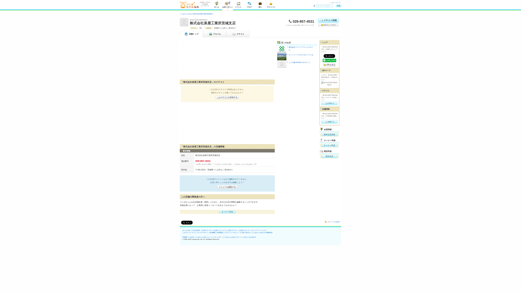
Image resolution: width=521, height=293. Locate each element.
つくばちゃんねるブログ (231, 237)
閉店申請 (329, 156)
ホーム (216, 7)
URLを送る (330, 65)
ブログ (249, 7)
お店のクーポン (207, 230)
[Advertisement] (227, 59)
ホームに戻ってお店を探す (191, 230)
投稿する (331, 103)
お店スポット (227, 7)
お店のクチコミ (233, 230)
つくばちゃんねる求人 (248, 237)
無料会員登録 (329, 134)
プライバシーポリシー (232, 232)
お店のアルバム (244, 230)
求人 (260, 7)
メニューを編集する (227, 187)
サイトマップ (335, 2)
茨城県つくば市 (187, 237)
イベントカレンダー (215, 237)
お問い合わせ (245, 232)
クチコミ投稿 (330, 20)
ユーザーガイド (203, 232)
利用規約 (220, 232)
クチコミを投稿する (228, 97)
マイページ (271, 7)
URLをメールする (329, 25)
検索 (338, 6)
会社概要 (212, 232)
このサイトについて (189, 232)
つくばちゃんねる (201, 237)
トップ (193, 34)
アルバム (217, 34)
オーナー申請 (227, 212)
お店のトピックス (220, 230)
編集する (331, 121)
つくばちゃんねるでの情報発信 (262, 232)
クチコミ (240, 34)
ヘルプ (264, 230)
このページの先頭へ (334, 222)
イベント (238, 7)
